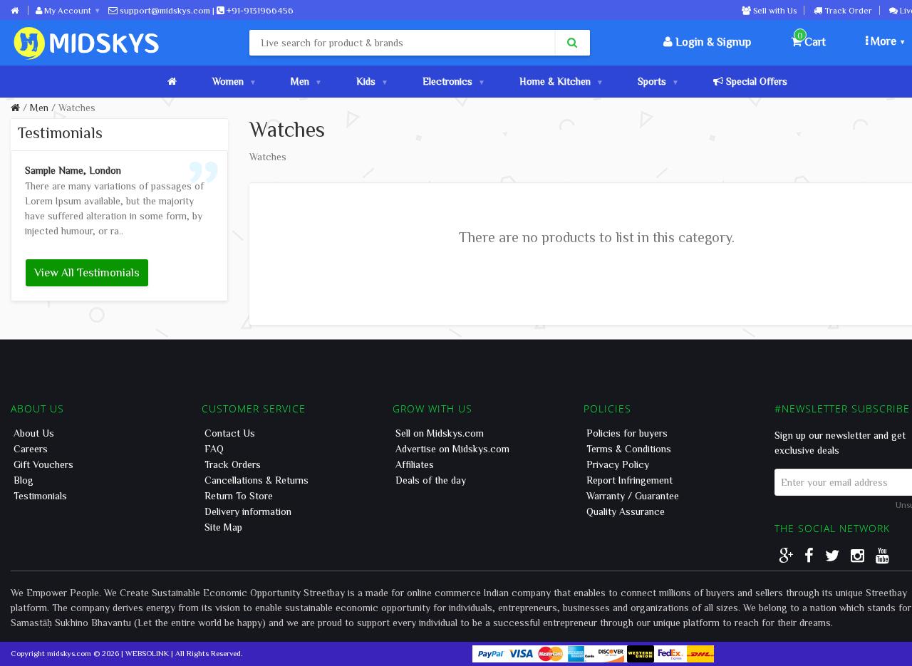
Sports (652, 81)
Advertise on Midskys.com (452, 449)
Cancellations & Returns (256, 480)
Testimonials (40, 496)
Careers (31, 449)
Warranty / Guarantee (632, 496)
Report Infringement (629, 480)
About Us (34, 433)
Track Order (847, 10)
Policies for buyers (627, 433)
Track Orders (232, 464)
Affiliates (414, 464)
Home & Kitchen (555, 81)
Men (300, 81)
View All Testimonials (87, 272)
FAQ (214, 449)
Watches (76, 108)
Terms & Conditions (628, 449)
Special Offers (755, 81)
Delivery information (247, 511)
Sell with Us (774, 10)
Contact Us (229, 433)
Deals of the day (430, 480)
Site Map (223, 527)
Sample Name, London (73, 170)
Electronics (447, 81)
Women (228, 81)
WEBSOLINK (147, 653)
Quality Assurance (625, 511)
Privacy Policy (617, 464)
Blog (23, 480)
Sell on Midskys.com (439, 433)
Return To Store (238, 496)
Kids (365, 81)
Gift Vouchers (43, 464)
